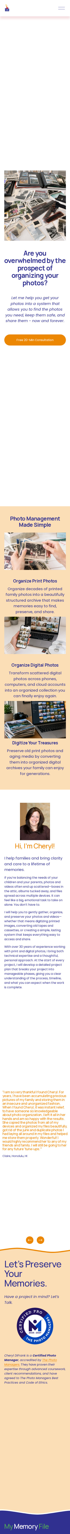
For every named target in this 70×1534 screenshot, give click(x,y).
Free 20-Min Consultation (35, 340)
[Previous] (29, 1240)
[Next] (40, 1240)
